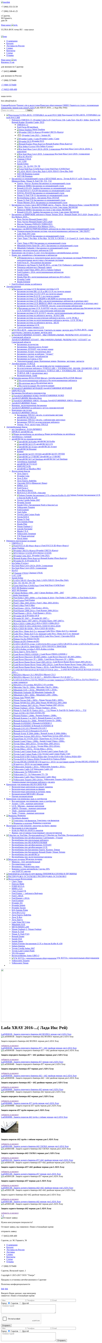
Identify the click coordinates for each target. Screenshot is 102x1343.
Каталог (10, 43)
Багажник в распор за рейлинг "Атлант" (35, 354)
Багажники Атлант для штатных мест (34, 351)
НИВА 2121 (22, 485)
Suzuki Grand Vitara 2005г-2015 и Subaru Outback (39, 270)
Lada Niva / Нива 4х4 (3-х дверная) (61, 631)
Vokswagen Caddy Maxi (45, 777)
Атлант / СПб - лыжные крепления (27, 803)
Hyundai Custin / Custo (49, 139)
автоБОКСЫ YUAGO (27, 464)
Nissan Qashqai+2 (24, 526)
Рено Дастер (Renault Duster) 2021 (32, 219)
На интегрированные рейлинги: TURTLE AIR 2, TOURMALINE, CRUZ (50, 371)
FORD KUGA (18, 886)
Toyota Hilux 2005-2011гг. (48, 744)
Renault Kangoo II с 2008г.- (50, 720)
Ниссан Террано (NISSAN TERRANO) (34, 224)
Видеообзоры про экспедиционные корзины (32, 857)
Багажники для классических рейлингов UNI (32, 250)
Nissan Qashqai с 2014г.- (46, 708)
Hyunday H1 (17, 903)
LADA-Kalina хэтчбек (44, 649)
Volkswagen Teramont (26, 533)
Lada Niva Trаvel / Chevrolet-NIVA (59, 636)
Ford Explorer (23, 510)
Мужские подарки (33, 859)
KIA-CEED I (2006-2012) (47, 623)
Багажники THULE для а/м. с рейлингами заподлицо (41, 420)
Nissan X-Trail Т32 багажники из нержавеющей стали (41, 200)
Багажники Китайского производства (29, 393)
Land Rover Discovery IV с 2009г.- (59, 659)
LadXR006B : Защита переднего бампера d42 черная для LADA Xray (32, 1089)
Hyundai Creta (23, 476)
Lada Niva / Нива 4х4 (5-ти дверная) (62, 634)
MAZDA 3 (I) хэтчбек (43, 685)
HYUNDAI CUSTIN (42, 553)
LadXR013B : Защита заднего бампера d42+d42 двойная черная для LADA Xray (37, 1188)
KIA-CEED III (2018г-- (44, 628)
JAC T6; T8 (34, 166)
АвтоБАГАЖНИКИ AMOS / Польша (64, 400)
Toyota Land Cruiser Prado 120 (53, 751)
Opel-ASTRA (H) (37, 713)
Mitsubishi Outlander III (44, 692)
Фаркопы (21, 815)
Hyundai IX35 (37, 141)
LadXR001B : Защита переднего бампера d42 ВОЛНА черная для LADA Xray (36, 1034)
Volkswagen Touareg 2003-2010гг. (58, 779)
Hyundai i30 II (32, 615)
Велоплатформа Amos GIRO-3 (25, 955)
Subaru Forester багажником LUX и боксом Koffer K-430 (37, 943)
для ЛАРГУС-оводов (21, 871)
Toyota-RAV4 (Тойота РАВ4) (53, 759)
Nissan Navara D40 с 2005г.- (51, 700)
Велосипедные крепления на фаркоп (28, 789)
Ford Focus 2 (22, 488)
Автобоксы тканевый (27, 461)
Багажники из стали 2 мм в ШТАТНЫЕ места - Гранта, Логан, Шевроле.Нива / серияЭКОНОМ (55, 205)
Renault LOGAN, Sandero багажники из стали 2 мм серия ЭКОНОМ (48, 212)
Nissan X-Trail (23, 519)
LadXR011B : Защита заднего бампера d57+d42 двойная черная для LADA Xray (37, 1160)
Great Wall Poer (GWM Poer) (57, 169)
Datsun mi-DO (32, 641)
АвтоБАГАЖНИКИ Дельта (24, 403)
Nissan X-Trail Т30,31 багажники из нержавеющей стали (42, 195)
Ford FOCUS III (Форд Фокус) (55, 545)
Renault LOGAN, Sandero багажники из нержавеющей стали (44, 188)
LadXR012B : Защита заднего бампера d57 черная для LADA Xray (31, 1174)
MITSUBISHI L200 (20, 927)
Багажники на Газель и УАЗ (29, 359)
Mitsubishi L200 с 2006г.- (47, 695)
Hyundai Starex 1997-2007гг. (51, 621)
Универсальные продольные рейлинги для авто (33, 782)
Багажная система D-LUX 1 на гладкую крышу (38, 296)
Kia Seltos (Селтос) (44, 146)
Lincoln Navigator (24, 529)
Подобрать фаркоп (20, 818)
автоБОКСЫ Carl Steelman (55, 459)
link (2, 1289)
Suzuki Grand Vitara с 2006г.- (52, 741)
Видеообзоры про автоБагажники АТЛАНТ (32, 845)
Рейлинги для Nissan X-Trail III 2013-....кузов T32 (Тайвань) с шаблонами (50, 265)
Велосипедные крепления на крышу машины (32, 787)
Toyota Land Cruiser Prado (28, 514)
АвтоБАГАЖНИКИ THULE (24, 412)
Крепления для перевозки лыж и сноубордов (26, 799)
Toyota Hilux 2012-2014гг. (48, 746)
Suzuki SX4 (17, 939)
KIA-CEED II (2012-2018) (49, 626)
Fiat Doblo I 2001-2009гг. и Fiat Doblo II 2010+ (76, 598)
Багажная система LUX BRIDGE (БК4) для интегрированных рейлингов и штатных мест (57, 303)
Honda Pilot (22, 524)
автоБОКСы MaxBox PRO (29, 469)
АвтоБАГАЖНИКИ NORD (51, 395)
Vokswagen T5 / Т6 (39, 774)
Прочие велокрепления (22, 796)
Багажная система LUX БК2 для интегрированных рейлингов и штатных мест (52, 301)
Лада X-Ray (22, 478)
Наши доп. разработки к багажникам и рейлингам (34, 255)
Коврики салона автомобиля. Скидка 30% (31, 869)
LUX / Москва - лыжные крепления (28, 806)
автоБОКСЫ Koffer (46, 441)
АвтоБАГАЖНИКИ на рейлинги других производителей (38, 408)
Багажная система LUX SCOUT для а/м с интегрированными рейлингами (50, 313)
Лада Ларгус (22, 473)
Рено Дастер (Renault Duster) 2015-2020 (34, 222)
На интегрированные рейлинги (62, 380)
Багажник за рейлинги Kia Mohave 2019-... (36, 226)
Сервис (9, 48)
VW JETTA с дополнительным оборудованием (77, 958)
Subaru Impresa (18, 946)
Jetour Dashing (38, 129)
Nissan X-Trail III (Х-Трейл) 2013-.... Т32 (68, 710)
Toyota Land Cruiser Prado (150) (56, 754)
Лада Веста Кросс (25, 490)
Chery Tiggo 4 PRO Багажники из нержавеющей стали (41, 243)
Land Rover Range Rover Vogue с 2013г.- (68, 667)
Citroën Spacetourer (20, 595)
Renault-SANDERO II (43, 726)
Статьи (9, 53)
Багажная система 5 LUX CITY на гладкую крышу (40, 294)
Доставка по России (15, 46)
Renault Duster (18, 936)
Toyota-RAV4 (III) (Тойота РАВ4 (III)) (64, 756)
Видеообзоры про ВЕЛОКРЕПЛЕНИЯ (29, 842)
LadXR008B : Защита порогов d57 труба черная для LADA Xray (30, 1103)
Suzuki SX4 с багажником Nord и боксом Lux (37, 505)
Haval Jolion (22, 538)
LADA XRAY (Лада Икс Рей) (59, 171)
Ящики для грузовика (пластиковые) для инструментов (37, 833)
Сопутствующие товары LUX (30, 327)
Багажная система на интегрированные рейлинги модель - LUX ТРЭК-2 (50, 320)
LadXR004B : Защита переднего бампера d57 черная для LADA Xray (32, 1062)
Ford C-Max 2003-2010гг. (47, 603)
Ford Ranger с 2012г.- (42, 613)
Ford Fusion (29, 600)
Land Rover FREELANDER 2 (53, 654)
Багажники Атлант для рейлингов (32, 356)
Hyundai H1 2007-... (40, 618)
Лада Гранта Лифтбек (27, 481)
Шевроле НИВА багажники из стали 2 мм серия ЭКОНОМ (44, 210)
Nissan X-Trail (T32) (20, 934)
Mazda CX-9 (22, 531)
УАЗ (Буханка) (18, 953)
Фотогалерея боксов (21, 471)
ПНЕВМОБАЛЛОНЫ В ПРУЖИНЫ (59, 874)
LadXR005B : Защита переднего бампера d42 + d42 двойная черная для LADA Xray (39, 1076)
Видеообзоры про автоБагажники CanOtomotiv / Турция (37, 838)
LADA (32, 108)
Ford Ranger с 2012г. (21, 898)
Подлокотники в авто (21, 864)
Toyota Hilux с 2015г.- (43, 749)
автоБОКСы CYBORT (50, 456)
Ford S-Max (29, 605)
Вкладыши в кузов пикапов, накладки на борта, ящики (31, 825)
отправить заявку (9, 1231)
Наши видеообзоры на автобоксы (59, 434)
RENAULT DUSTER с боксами (31, 493)
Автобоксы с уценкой (21, 436)
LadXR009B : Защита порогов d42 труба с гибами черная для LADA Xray (34, 1117)
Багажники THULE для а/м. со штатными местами (40, 415)
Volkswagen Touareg (26, 507)
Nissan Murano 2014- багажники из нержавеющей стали (42, 202)
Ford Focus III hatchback (27, 127)
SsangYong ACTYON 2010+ (52, 738)
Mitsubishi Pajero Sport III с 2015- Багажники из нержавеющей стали (47, 245)
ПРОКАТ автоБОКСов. (22, 432)
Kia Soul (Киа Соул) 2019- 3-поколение (72, 154)
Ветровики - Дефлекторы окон (25, 866)
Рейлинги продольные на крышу (21, 541)
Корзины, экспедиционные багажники (29, 405)
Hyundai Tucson (24, 502)
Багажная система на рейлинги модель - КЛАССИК (40, 315)
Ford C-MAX (17, 896)
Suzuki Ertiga (22, 164)
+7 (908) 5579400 (8, 85)
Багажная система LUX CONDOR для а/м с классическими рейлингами (49, 306)
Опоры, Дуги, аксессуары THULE (32, 424)
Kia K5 (28, 156)
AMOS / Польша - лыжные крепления (29, 808)
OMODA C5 (22, 125)
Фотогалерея (26, 879)
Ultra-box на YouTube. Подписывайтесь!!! (65, 835)
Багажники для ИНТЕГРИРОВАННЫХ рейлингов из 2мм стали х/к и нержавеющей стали (53, 229)
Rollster (20, 451)
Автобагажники (13, 286)
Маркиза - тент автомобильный (26, 862)
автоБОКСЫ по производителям (26, 439)
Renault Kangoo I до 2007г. (49, 718)
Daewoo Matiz (18, 884)
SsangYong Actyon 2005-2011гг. (56, 736)
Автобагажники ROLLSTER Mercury (65, 378)
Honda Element (23, 282)
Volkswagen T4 (34, 772)
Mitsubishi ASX (18, 924)
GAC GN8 (21, 161)
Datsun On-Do (32, 639)
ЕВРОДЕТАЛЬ (18, 391)
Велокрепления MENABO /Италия (27, 794)
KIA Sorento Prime (25, 522)
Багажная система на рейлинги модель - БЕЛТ (38, 323)
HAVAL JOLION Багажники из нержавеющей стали (40, 193)
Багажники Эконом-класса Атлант (32, 347)
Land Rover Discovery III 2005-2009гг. (64, 657)
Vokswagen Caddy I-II (43, 769)
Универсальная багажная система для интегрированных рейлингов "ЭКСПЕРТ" (53, 231)
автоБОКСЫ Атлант (47, 446)
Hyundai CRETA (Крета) (52, 132)
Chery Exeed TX (19, 891)
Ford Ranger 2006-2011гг (47, 610)
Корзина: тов (7, 62)
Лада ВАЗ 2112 (18, 912)
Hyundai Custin (23, 279)
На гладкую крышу (45, 385)
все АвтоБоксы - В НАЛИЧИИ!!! (27, 429)
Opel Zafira (22, 512)
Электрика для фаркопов (47, 820)
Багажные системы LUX (47, 289)
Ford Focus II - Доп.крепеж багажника (34, 262)
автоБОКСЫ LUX (44, 444)
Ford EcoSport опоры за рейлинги (27, 284)
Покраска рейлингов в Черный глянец (34, 267)
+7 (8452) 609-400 (9, 89)
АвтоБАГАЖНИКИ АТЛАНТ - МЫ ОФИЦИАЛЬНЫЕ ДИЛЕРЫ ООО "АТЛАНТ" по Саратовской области (51, 341)
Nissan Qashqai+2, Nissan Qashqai (26, 929)
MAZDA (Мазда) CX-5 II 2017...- (58, 677)
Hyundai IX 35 (33, 561)
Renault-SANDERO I (42, 723)
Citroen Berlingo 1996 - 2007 (51, 593)
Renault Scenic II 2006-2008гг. (53, 733)
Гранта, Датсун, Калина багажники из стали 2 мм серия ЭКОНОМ (47, 207)
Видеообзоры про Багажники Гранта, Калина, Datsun (36, 850)
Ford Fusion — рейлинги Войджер (27, 893)
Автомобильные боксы (16, 427)
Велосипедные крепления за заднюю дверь (31, 791)
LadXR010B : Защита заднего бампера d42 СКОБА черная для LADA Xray (35, 1146)
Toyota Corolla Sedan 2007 (28, 500)
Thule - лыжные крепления (24, 811)
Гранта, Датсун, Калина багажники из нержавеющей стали (44, 183)
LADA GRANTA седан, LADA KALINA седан (77, 644)
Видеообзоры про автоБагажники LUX (29, 847)
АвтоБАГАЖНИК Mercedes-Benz (27, 398)
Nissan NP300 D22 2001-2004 (53, 702)
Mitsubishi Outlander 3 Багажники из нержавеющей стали (42, 248)
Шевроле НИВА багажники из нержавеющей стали (40, 186)
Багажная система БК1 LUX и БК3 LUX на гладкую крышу (44, 291)
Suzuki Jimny (17, 941)
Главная (4, 105)
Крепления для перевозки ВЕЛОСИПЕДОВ (26, 784)
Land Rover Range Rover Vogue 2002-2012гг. (73, 664)
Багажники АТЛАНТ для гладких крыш (35, 349)
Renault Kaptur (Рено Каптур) (58, 144)
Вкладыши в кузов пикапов (24, 828)
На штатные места (44, 383)
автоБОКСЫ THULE (26, 417)
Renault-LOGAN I (38, 728)
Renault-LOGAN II (39, 731)
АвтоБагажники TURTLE (23, 363)
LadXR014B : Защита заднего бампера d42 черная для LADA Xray (31, 1201)
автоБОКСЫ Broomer (27, 449)
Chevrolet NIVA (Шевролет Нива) (32, 483)
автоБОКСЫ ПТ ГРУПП (53, 454)
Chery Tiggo (17, 881)
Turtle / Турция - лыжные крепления (28, 813)
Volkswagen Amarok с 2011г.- (52, 766)
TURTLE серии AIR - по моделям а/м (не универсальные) (43, 366)
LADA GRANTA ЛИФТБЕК (53, 646)
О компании (12, 41)
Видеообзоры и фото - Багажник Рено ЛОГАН (38, 198)
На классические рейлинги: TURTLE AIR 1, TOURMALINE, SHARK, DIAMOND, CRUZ (58, 368)
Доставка (10, 1252)
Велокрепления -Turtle (27, 375)
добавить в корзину (10, 1045)
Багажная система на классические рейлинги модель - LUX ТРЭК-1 (48, 318)
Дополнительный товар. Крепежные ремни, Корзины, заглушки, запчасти (50, 361)
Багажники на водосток (28, 344)
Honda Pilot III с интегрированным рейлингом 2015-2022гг (43, 277)
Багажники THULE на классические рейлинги (38, 422)
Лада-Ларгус (31, 651)
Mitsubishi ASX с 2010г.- (46, 690)
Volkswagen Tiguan (20, 963)
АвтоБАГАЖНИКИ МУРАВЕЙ (57, 388)
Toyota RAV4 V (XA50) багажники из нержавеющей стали (43, 190)
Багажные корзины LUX (28, 325)
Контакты (10, 50)
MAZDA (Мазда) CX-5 (45, 674)
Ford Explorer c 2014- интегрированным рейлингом (40, 272)
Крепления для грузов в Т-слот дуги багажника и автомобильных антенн (45, 253)
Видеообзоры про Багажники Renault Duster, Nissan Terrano (38, 852)
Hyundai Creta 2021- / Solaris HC (36, 135)
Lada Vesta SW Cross (26, 233)
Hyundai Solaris (18, 905)
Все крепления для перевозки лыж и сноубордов (34, 801)
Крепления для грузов (22, 410)
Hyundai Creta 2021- (41, 555)
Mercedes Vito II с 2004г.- (47, 687)
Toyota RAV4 (23, 517)
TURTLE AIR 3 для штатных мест (32, 373)
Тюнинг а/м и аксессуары (28, 105)
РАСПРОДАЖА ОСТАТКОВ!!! (51, 876)
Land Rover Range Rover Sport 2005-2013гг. (72, 662)
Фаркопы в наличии (41, 823)
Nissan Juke (29, 697)
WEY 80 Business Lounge (28, 174)
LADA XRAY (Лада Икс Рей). (55, 580)
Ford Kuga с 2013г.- (40, 608)
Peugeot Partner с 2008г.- (46, 715)
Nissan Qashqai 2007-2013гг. (51, 705)
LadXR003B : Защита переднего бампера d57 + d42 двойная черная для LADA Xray (39, 1048)
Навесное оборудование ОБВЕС (55, 105)
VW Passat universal (25, 536)
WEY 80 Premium (25, 176)
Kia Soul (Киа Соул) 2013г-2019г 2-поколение (32, 565)
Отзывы (10, 55)
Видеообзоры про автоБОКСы (25, 854)
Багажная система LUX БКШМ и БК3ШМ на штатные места (44, 298)
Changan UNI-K (24, 159)
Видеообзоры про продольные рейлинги (30, 840)
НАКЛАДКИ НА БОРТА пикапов (27, 830)
